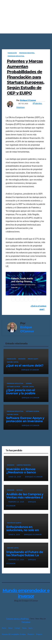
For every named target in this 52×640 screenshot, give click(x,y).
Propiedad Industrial (27, 53)
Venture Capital (13, 362)
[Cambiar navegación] (27, 38)
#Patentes (37, 103)
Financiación (12, 53)
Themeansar (25, 622)
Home (4, 628)
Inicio (30, 628)
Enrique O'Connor (28, 100)
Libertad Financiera (24, 465)
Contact (17, 628)
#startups (20, 107)
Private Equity (33, 359)
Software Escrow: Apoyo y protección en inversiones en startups (25, 421)
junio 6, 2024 (14, 534)
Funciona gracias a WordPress (17, 619)
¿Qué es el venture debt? (24, 365)
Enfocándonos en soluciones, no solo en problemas (22, 530)
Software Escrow (13, 386)
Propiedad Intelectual (16, 56)
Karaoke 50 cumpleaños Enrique (14, 634)
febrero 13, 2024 (16, 560)
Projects (39, 634)
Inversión (21, 359)
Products (31, 634)
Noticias (20, 490)
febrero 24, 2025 (16, 502)
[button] (48, 37)
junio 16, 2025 (15, 477)
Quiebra (29, 383)
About (10, 628)
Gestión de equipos (14, 523)
